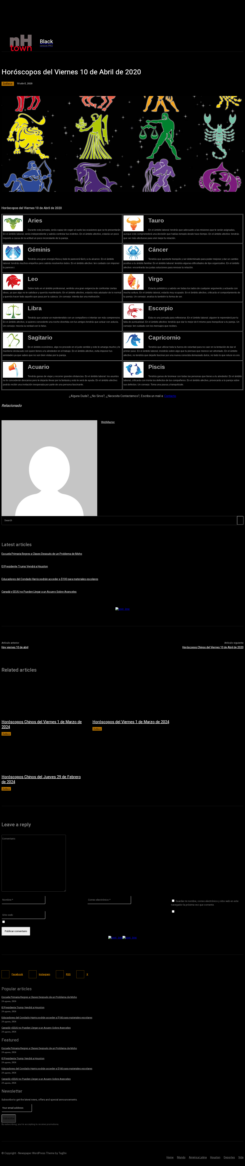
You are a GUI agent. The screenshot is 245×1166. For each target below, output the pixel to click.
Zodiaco (7, 83)
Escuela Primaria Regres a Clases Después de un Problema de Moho (42, 554)
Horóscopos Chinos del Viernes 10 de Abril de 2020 (212, 647)
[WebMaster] (49, 468)
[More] (111, 187)
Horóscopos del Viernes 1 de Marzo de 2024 (130, 722)
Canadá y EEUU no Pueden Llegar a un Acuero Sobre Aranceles (39, 592)
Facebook (17, 974)
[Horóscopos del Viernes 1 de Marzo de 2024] (134, 698)
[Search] (240, 520)
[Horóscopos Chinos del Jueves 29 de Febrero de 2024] (43, 753)
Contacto (170, 396)
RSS (68, 974)
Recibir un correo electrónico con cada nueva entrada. (38, 922)
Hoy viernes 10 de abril (15, 647)
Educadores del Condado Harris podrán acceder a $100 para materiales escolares (50, 579)
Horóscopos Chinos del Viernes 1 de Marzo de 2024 (42, 724)
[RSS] (60, 974)
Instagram (44, 974)
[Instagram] (208, 43)
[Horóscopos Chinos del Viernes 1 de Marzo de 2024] (43, 698)
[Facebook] (200, 43)
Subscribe (8, 1118)
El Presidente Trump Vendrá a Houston (25, 567)
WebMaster (108, 422)
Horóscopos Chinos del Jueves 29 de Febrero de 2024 (41, 779)
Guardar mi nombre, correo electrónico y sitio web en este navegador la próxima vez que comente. (204, 903)
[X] (216, 43)
